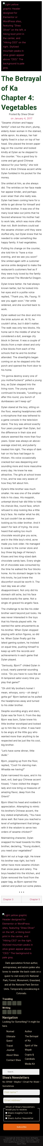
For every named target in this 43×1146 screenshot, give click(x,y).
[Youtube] (4, 1003)
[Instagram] (14, 1003)
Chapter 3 (8, 899)
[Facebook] (19, 1003)
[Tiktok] (9, 1003)
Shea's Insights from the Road (18, 1114)
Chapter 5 (35, 899)
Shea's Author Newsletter (20, 1118)
